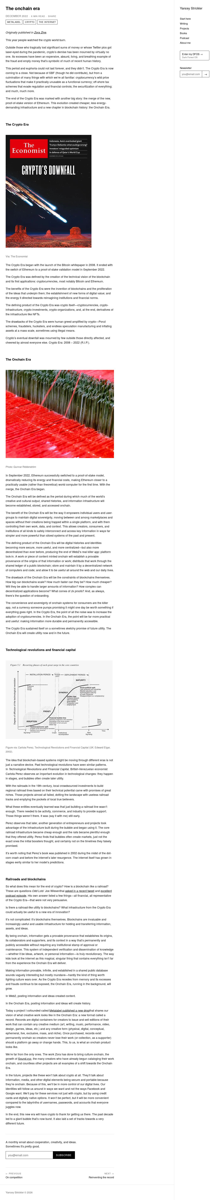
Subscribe (64, 1155)
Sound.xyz (24, 1058)
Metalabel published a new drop (69, 1010)
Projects (184, 28)
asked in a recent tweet (79, 891)
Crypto (29, 21)
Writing (184, 23)
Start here (185, 18)
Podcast (184, 38)
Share (52, 16)
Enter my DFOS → (192, 55)
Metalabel (14, 21)
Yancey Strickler (191, 8)
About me (185, 42)
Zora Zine (40, 32)
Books (183, 33)
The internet (47, 21)
